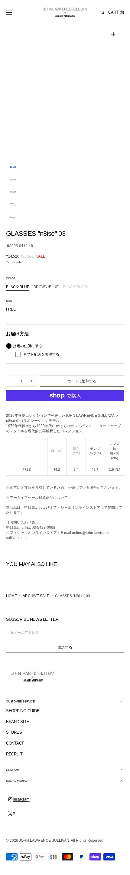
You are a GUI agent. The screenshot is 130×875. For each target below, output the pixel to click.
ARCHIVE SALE (36, 596)
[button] (9, 12)
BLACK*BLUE (17, 287)
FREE (11, 309)
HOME (11, 596)
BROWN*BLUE (46, 287)
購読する (65, 647)
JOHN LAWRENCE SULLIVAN (44, 840)
